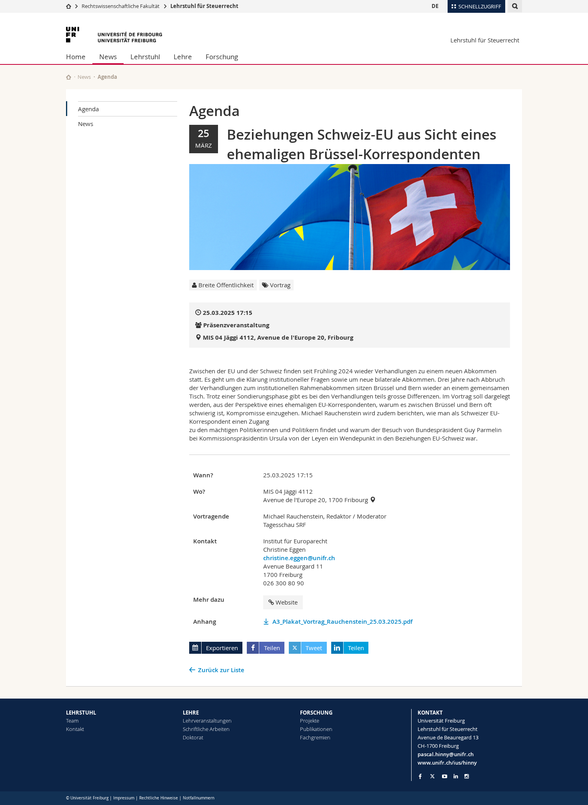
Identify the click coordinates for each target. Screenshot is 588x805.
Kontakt (75, 729)
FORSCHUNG (316, 712)
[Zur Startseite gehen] (68, 6)
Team (72, 720)
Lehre (183, 56)
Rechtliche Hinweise (158, 798)
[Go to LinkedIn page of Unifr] (456, 776)
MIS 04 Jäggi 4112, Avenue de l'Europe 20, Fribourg (278, 337)
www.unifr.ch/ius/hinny (447, 762)
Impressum (123, 798)
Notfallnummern (198, 798)
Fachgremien (315, 737)
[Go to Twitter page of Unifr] (432, 776)
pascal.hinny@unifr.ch (446, 754)
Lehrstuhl (145, 56)
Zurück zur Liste (221, 670)
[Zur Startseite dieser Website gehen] (68, 77)
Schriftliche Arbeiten (206, 729)
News (108, 56)
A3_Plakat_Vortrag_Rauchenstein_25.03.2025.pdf (342, 621)
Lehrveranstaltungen (207, 720)
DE (435, 6)
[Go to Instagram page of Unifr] (466, 776)
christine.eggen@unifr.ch (299, 558)
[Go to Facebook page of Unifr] (420, 776)
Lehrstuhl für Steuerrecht (204, 6)
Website (287, 602)
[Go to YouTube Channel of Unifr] (444, 776)
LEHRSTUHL (81, 712)
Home (76, 56)
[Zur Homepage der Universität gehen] (114, 34)
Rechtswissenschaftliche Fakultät (121, 6)
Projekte (309, 720)
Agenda (88, 109)
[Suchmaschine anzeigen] (515, 6)
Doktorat (193, 737)
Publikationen (316, 729)
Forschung (222, 56)
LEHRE (191, 712)
